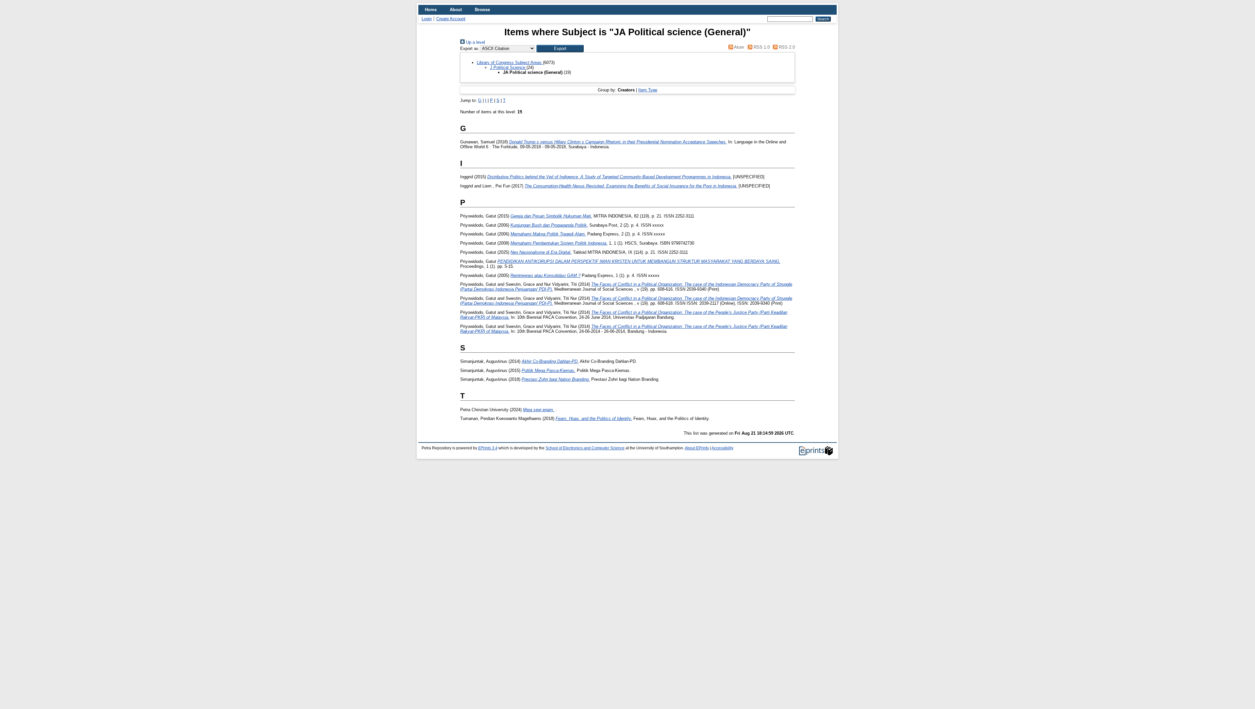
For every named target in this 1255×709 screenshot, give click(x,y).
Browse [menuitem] (482, 9)
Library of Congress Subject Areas (510, 62)
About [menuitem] (456, 9)
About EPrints (697, 448)
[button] (560, 48)
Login (427, 18)
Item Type (647, 90)
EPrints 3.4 (487, 448)
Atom (738, 47)
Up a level (475, 42)
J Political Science (508, 67)
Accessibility (722, 448)
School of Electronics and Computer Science (585, 448)
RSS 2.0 (786, 47)
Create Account (450, 18)
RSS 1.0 (760, 47)
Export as (469, 48)
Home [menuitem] (431, 9)
